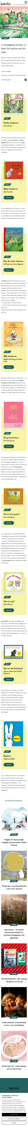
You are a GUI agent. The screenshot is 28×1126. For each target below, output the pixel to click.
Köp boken (9, 197)
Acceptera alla (14, 1114)
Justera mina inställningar (14, 1118)
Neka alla (14, 1122)
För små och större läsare (20, 4)
